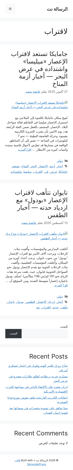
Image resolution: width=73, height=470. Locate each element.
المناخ (25, 166)
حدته (56, 307)
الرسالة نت (57, 9)
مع (38, 307)
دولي (60, 161)
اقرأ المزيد (24, 149)
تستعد (16, 166)
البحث (64, 326)
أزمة (52, 166)
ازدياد (51, 302)
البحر (33, 166)
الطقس (30, 302)
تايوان (11, 302)
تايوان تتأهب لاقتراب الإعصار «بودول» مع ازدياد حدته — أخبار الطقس (41, 204)
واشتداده (16, 171)
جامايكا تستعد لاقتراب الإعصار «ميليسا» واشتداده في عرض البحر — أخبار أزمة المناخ (39, 68)
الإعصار (43, 166)
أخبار (60, 166)
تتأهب (64, 307)
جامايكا (63, 171)
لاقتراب (38, 171)
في (46, 171)
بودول (20, 302)
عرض (53, 171)
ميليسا (28, 171)
